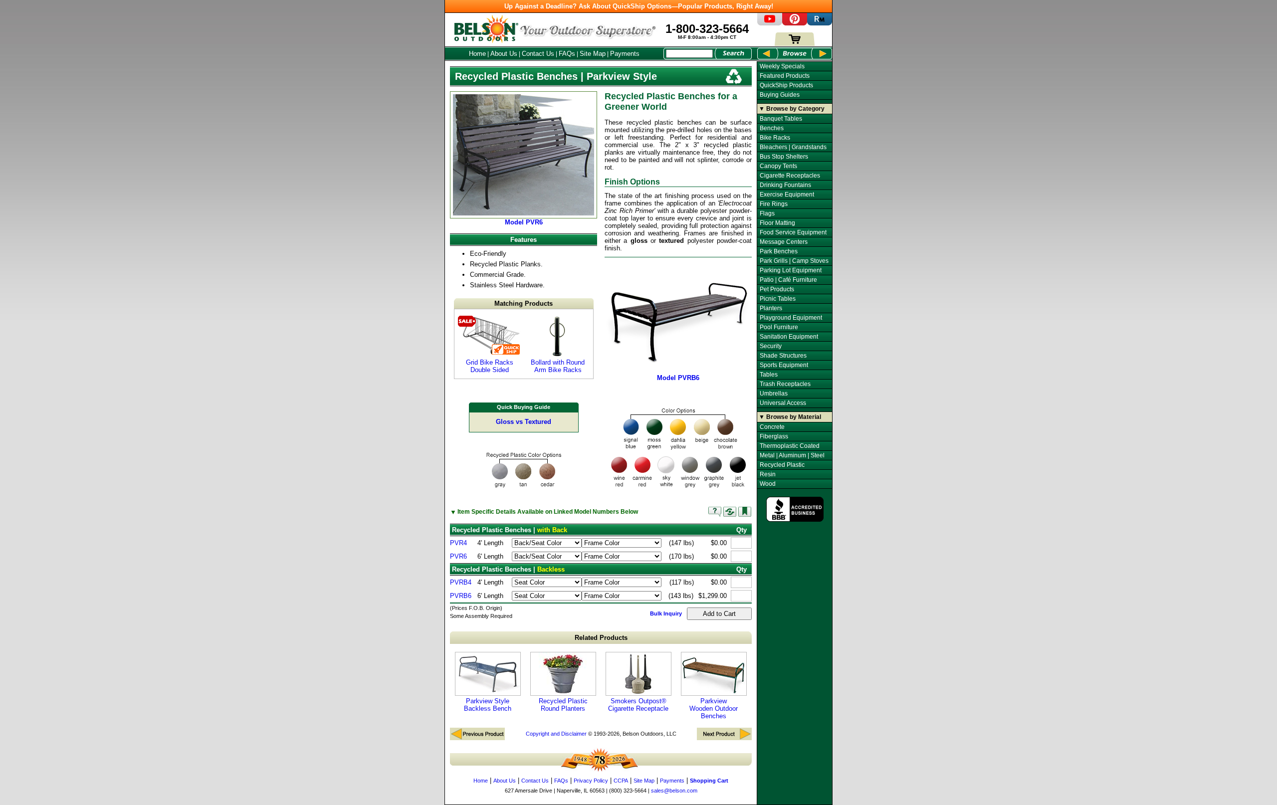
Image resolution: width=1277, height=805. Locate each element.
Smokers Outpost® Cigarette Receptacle (638, 704)
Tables (769, 374)
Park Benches (779, 251)
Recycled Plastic (782, 464)
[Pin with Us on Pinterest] (794, 23)
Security (771, 346)
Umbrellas (774, 393)
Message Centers (784, 241)
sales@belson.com (674, 791)
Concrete (772, 426)
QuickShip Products (786, 85)
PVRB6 (460, 596)
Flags (767, 213)
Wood (768, 483)
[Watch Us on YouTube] (769, 23)
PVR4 (458, 543)
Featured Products (785, 75)
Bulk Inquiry (666, 613)
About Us (503, 53)
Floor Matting (777, 222)
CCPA (621, 781)
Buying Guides (780, 94)
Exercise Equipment (787, 194)
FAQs (567, 53)
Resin (768, 474)
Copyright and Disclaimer (556, 734)
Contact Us (538, 53)
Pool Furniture (779, 327)
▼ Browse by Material (790, 416)
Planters (771, 308)
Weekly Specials (782, 66)
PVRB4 (460, 582)
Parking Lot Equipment (791, 270)
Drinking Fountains (785, 185)
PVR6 (458, 556)
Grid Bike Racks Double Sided (489, 366)
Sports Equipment (784, 365)
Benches (772, 128)
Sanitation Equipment (789, 336)
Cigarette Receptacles (790, 175)
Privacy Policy (591, 781)
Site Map (593, 53)
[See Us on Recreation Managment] (819, 23)
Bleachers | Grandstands (793, 147)
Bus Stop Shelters (784, 156)
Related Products (601, 637)
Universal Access (783, 403)
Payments (624, 53)
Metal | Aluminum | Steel (792, 455)
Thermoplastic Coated (790, 445)
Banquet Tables (781, 118)
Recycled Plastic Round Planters (563, 704)
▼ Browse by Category (792, 108)
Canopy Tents (778, 166)
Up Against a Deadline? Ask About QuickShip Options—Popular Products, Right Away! (638, 6)
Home (477, 53)
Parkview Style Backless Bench (487, 704)
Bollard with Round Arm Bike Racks (558, 366)
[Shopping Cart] (795, 43)
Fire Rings (774, 204)
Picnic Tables (778, 298)
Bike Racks (775, 137)
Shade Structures (783, 355)
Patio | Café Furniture (788, 279)
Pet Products (777, 289)
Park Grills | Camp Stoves (794, 260)
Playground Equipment (791, 317)
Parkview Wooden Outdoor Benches (713, 708)
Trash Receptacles (785, 384)
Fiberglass (774, 436)
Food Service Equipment (793, 232)
